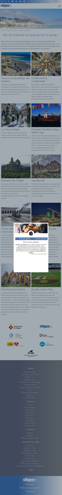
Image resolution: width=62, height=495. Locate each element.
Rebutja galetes (25, 239)
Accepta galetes (41, 239)
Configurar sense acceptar (38, 254)
